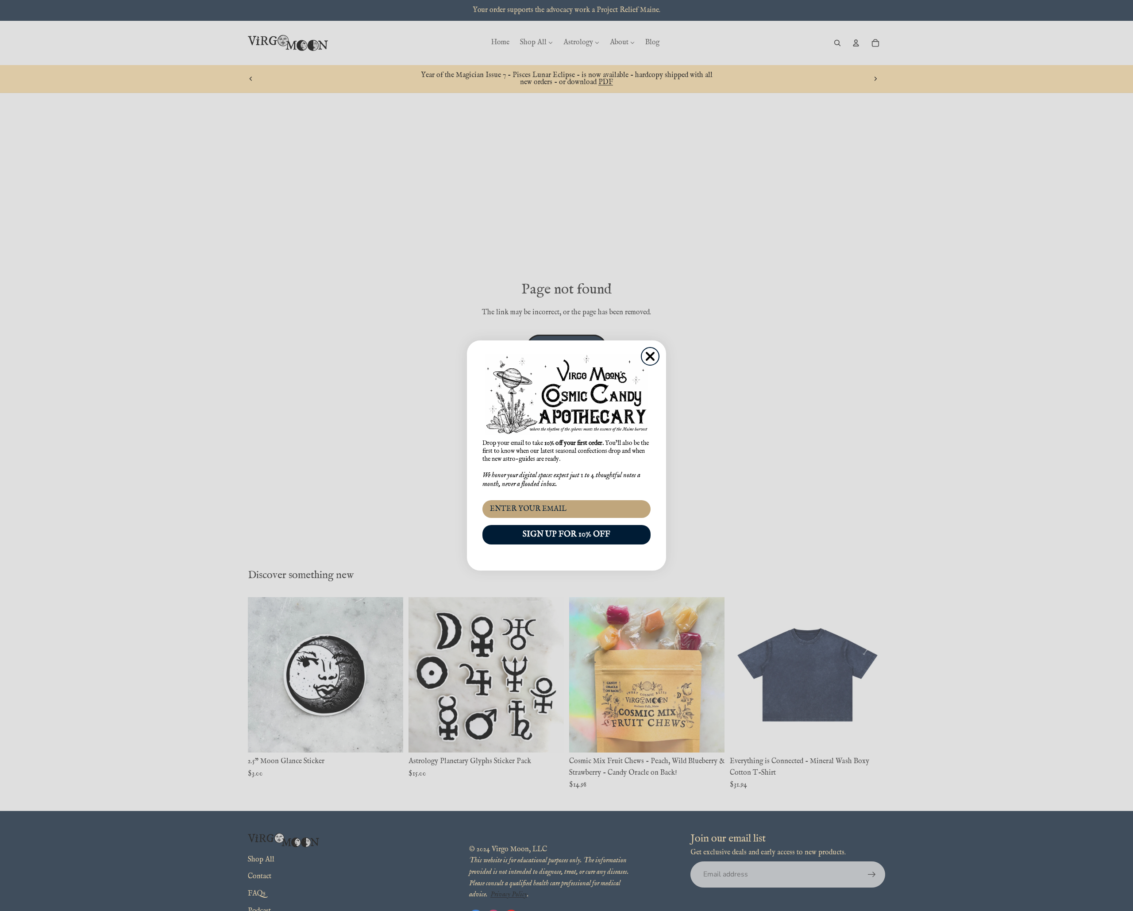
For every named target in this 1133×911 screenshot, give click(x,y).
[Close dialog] (650, 356)
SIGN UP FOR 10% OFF (566, 534)
